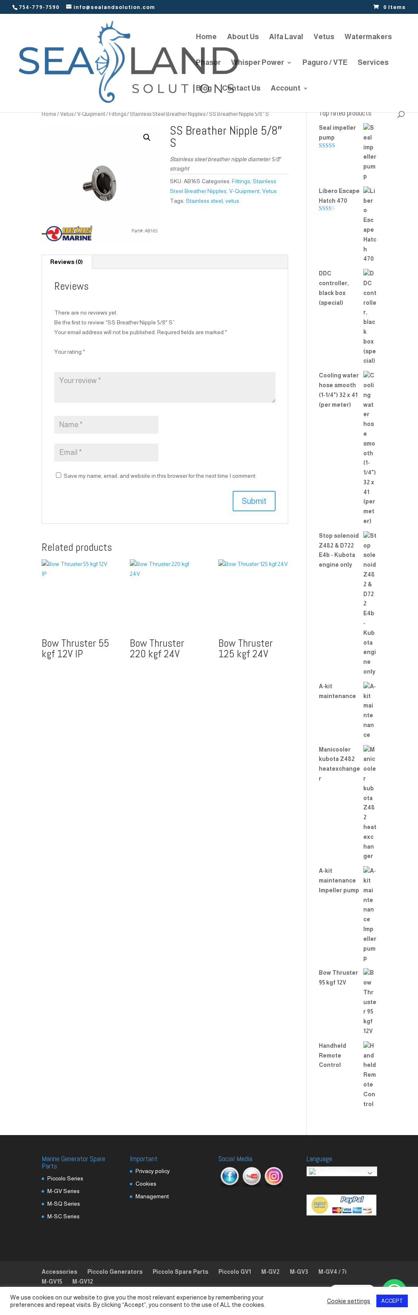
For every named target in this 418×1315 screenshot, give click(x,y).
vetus (232, 200)
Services (373, 63)
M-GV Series (63, 1191)
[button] (147, 137)
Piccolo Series (65, 1178)
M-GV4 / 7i (332, 1271)
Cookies (146, 1183)
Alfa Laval (286, 37)
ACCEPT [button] (392, 1301)
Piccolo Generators (114, 1271)
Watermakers (368, 37)
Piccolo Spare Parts (180, 1271)
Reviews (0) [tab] (66, 262)
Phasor (208, 63)
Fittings (117, 114)
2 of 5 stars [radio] (70, 361)
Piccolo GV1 (234, 1271)
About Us (243, 37)
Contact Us (241, 88)
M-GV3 (299, 1271)
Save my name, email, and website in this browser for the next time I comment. (160, 475)
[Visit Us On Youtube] (251, 1186)
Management (152, 1196)
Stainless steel (204, 200)
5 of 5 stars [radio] (103, 361)
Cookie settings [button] (348, 1301)
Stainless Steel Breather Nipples (167, 114)
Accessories (59, 1271)
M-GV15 (52, 1281)
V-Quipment (91, 114)
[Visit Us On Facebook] (229, 1186)
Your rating (69, 351)
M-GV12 (82, 1281)
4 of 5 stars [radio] (92, 361)
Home (206, 37)
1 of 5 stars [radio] (59, 361)
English (335, 1171)
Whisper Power (257, 63)
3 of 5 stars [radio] (81, 361)
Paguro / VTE (324, 63)
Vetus (324, 37)
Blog (204, 88)
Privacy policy (153, 1171)
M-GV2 (270, 1271)
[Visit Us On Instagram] (273, 1186)
